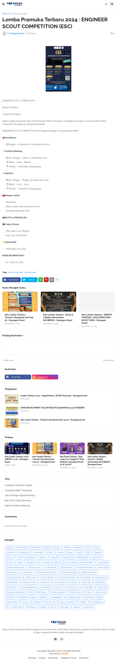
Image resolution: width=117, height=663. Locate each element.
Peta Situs (84, 658)
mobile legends (58, 592)
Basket (67, 547)
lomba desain (66, 567)
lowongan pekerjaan (15, 592)
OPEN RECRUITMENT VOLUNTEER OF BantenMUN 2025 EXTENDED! (52, 408)
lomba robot (59, 582)
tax (7, 607)
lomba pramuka (19, 14)
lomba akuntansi (86, 562)
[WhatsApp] (40, 279)
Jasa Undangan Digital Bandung (20, 495)
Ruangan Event (55, 651)
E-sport (60, 552)
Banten (57, 547)
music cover (100, 592)
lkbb (56, 562)
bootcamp (10, 552)
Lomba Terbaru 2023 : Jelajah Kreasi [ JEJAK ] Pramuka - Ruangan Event (53, 396)
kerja (47, 562)
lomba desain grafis (84, 567)
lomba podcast (101, 577)
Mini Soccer (42, 592)
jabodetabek (83, 557)
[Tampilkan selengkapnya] (57, 279)
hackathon (30, 557)
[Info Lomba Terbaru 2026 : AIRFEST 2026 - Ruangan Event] (17, 448)
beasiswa (78, 547)
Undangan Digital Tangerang (18, 490)
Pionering (88, 597)
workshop (88, 607)
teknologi (17, 607)
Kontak (42, 658)
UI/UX (53, 607)
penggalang (57, 597)
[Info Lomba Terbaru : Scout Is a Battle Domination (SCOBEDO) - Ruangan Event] (58, 302)
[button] (3, 4)
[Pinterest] (46, 279)
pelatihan (44, 597)
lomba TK (59, 587)
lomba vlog (102, 587)
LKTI (63, 562)
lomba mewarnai (13, 577)
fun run (9, 557)
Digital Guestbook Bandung (17, 505)
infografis (54, 557)
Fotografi (98, 552)
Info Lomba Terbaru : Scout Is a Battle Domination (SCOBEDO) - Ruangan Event (58, 317)
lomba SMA (100, 582)
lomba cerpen (34, 567)
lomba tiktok (45, 587)
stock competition (67, 602)
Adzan (9, 547)
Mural (88, 592)
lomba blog (103, 562)
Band (47, 547)
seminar (25, 602)
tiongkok (42, 607)
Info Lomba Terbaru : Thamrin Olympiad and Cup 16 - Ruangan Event (19, 317)
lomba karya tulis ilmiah (46, 572)
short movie (50, 602)
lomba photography (66, 577)
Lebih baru (9, 360)
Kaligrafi (29, 562)
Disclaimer (53, 658)
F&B (88, 552)
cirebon (50, 552)
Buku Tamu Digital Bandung (18, 500)
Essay (70, 552)
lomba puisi (45, 582)
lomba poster (12, 582)
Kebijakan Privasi (68, 658)
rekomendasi (30, 272)
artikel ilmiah (21, 547)
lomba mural (30, 577)
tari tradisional (97, 602)
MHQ (31, 592)
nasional (10, 597)
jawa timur (97, 557)
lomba (72, 562)
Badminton (36, 547)
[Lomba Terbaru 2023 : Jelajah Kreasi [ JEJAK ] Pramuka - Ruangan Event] (12, 399)
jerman (9, 562)
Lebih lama (108, 360)
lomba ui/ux (73, 587)
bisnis (88, 547)
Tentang (32, 658)
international (67, 557)
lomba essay (11, 572)
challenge (38, 552)
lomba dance (50, 567)
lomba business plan (15, 567)
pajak (33, 597)
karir (39, 562)
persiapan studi (73, 597)
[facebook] (55, 639)
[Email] (51, 279)
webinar (76, 607)
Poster (99, 597)
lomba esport (103, 567)
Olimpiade (22, 597)
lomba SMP (11, 587)
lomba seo (86, 582)
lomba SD (73, 582)
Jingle (19, 562)
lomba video (88, 587)
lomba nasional (47, 577)
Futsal (19, 557)
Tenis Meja (30, 607)
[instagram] (61, 639)
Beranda (6, 14)
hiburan (43, 557)
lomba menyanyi (88, 572)
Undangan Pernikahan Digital (18, 485)
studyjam (83, 602)
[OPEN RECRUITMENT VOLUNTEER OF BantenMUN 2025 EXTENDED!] (12, 411)
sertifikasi (37, 602)
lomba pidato (85, 577)
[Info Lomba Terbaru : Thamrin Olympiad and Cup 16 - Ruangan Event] (20, 302)
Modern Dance (75, 592)
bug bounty (24, 552)
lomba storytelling (28, 587)
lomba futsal (26, 572)
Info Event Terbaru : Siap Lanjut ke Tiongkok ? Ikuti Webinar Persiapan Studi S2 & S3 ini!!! (72, 461)
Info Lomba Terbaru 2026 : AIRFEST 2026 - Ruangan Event (17, 459)
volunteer (64, 607)
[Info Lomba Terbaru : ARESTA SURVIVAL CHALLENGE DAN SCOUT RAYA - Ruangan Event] (97, 302)
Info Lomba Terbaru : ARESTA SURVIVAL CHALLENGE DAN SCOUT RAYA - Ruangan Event (97, 318)
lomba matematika (69, 572)
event (79, 552)
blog (97, 547)
